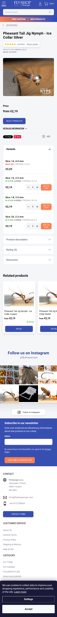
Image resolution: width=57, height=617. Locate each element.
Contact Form (18, 514)
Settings (28, 599)
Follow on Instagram (31, 412)
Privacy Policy (9, 540)
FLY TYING (8, 562)
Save (19, 137)
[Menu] (4, 4)
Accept (28, 609)
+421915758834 (17, 503)
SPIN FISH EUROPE (12, 576)
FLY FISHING (9, 567)
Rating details (32, 44)
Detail (19, 329)
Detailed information (13, 128)
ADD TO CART (46, 187)
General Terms (10, 535)
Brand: (10, 52)
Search (50, 12)
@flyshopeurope (28, 357)
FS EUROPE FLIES (11, 571)
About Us (7, 530)
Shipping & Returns (12, 544)
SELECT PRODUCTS (14, 121)
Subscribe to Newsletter (20, 460)
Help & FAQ (8, 549)
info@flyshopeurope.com (21, 497)
